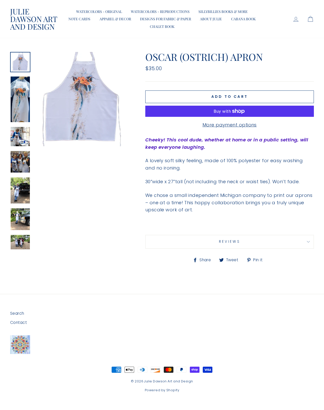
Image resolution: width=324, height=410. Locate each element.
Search (17, 313)
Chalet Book (162, 26)
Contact (18, 322)
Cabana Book (243, 18)
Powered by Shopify (162, 390)
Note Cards (79, 18)
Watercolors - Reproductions (160, 11)
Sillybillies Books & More (223, 11)
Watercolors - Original (99, 11)
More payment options (229, 125)
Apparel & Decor (115, 18)
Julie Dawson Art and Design (33, 19)
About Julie (211, 18)
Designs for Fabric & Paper (165, 18)
